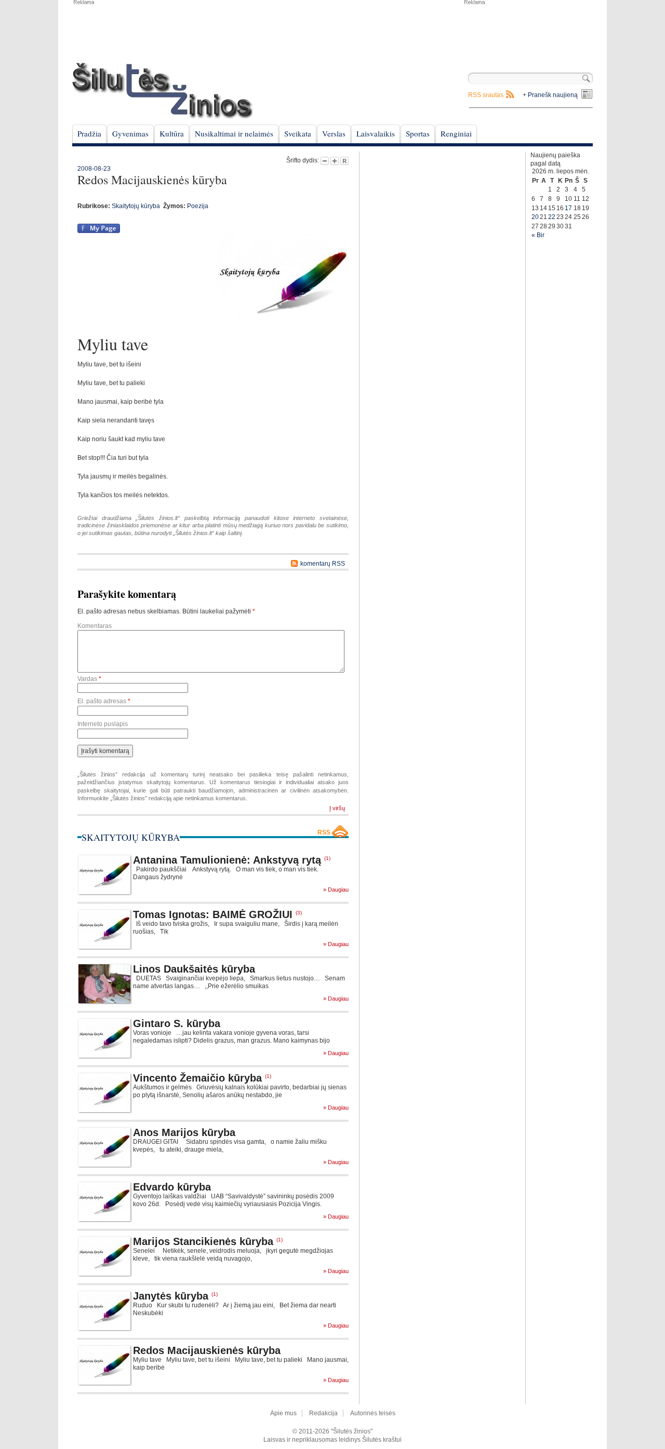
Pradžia (89, 133)
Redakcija (323, 1413)
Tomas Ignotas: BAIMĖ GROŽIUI (212, 914)
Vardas (89, 678)
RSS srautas (485, 95)
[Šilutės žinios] (162, 90)
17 (568, 208)
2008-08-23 (94, 168)
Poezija (197, 206)
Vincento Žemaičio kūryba (197, 1078)
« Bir (537, 235)
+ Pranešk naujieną (550, 95)
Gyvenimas (130, 133)
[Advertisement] (528, 31)
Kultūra (171, 133)
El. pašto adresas (103, 701)
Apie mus (283, 1413)
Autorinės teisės (372, 1413)
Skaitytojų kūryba (136, 206)
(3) (299, 912)
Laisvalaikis (375, 133)
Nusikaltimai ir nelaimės (234, 133)
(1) (327, 858)
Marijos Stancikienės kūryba (203, 1241)
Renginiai (456, 133)
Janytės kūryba (170, 1296)
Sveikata (297, 133)
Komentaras (94, 626)
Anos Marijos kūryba (184, 1132)
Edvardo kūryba (172, 1187)
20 (535, 217)
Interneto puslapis (102, 724)
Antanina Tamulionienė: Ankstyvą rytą (227, 860)
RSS (323, 832)
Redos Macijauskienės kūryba (207, 1350)
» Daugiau (336, 890)
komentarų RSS (322, 563)
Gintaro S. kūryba (176, 1023)
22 (551, 217)
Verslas (333, 133)
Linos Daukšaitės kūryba (194, 969)
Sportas (418, 133)
